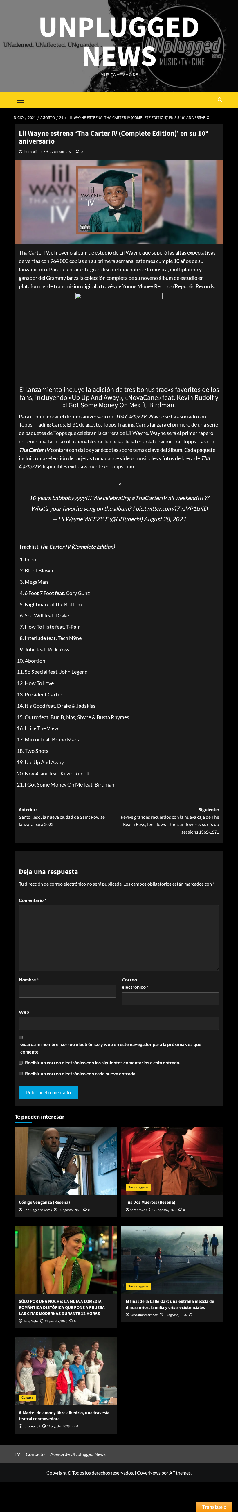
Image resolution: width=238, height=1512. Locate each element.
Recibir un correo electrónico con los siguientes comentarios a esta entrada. (102, 1062)
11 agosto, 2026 (58, 1426)
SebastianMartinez (144, 1315)
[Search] (219, 100)
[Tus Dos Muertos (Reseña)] (172, 1161)
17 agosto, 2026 (56, 1321)
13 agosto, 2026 (175, 1315)
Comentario (32, 900)
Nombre (29, 979)
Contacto (35, 1454)
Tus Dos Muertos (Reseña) (150, 1202)
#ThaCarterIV (149, 497)
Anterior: (62, 817)
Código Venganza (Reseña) (44, 1202)
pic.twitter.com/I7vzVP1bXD (172, 508)
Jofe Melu (31, 1321)
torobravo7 (138, 1210)
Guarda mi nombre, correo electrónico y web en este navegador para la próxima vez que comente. (110, 1047)
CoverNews (149, 1472)
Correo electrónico (135, 983)
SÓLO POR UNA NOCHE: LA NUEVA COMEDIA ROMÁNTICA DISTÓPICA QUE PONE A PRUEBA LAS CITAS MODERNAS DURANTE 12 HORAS (62, 1307)
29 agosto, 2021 (61, 151)
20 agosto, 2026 (70, 1210)
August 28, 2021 (165, 518)
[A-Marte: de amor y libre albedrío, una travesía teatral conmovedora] (66, 1371)
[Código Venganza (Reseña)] (66, 1161)
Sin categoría (138, 1187)
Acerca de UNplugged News (78, 1454)
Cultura (27, 1397)
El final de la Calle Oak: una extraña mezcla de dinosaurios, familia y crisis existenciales (170, 1304)
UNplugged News (119, 42)
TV (17, 1454)
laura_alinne (33, 151)
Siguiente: (170, 821)
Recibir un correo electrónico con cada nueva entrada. (80, 1073)
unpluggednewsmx (38, 1210)
